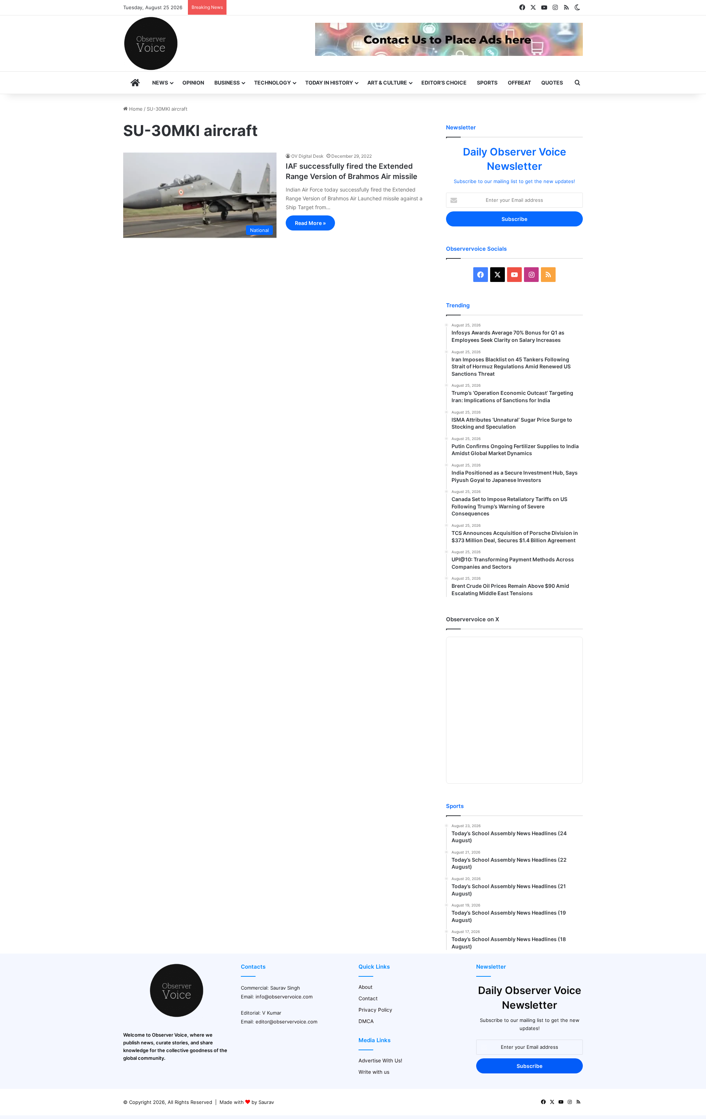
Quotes (552, 82)
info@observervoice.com (284, 997)
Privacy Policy (375, 1010)
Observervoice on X (472, 619)
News (160, 82)
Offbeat (519, 82)
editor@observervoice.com (286, 1022)
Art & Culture (387, 82)
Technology (272, 82)
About (365, 987)
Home (135, 109)
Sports (487, 82)
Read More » (310, 223)
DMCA (366, 1021)
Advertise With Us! (380, 1060)
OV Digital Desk (307, 156)
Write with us (374, 1072)
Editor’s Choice (444, 82)
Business (227, 82)
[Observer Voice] (150, 43)
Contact (368, 998)
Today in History (329, 82)
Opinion (193, 82)
